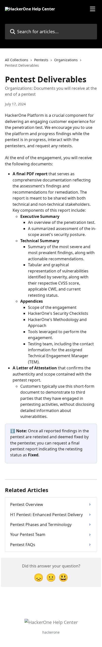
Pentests (41, 60)
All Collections (16, 60)
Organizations (66, 60)
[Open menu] (92, 9)
